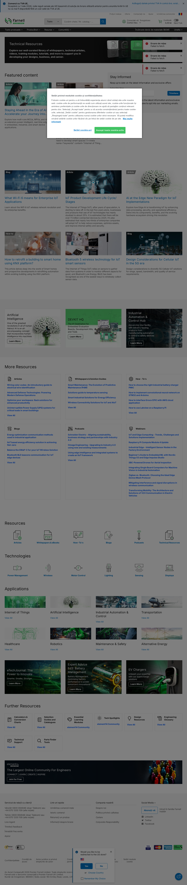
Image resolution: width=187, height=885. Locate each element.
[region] (94, 113)
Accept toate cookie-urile (110, 130)
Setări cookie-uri (83, 130)
